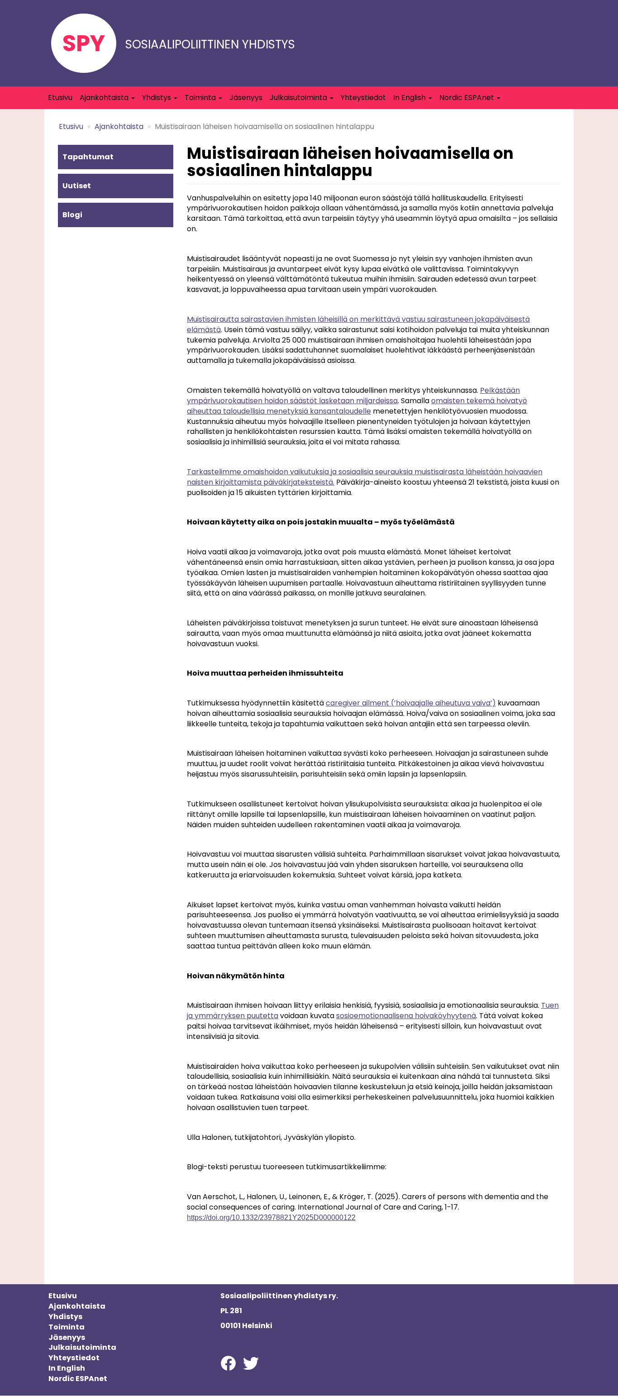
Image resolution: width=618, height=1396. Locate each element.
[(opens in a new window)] (228, 1363)
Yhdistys (157, 97)
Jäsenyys (245, 97)
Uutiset (76, 186)
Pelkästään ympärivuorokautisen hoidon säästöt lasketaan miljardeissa (353, 395)
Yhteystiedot (363, 97)
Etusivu (60, 97)
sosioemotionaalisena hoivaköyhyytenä (406, 1015)
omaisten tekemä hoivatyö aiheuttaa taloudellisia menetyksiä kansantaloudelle (357, 405)
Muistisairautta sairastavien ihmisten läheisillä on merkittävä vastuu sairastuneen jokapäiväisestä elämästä (358, 324)
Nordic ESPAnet (467, 97)
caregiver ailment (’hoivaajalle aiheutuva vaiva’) (411, 703)
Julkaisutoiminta (299, 97)
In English (410, 97)
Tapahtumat (88, 157)
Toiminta (201, 97)
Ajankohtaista (105, 97)
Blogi (72, 215)
